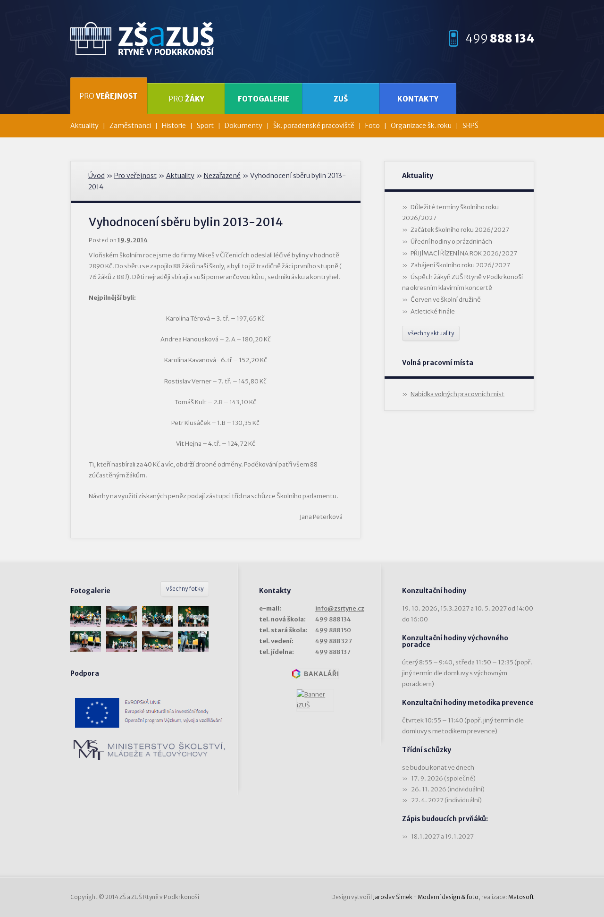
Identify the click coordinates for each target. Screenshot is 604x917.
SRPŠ (470, 125)
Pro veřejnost (135, 175)
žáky (186, 98)
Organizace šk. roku (421, 125)
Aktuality (84, 125)
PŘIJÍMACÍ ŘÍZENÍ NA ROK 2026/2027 (464, 253)
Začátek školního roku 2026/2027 (460, 230)
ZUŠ (341, 98)
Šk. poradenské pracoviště (313, 125)
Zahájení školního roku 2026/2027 (460, 265)
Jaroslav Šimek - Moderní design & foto (425, 896)
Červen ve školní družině (446, 300)
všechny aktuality (431, 333)
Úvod (96, 175)
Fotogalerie (263, 98)
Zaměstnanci (130, 125)
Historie (174, 125)
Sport (205, 125)
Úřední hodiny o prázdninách (451, 242)
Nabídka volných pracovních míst (457, 394)
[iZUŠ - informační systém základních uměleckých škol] (315, 700)
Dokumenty (243, 125)
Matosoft (521, 896)
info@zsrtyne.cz (339, 608)
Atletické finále (433, 311)
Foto (372, 125)
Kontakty (417, 98)
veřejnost (108, 96)
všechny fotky (184, 588)
